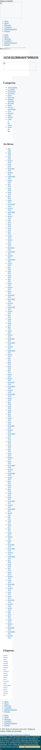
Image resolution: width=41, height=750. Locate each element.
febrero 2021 (10, 379)
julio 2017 (9, 518)
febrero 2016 (10, 577)
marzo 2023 (10, 284)
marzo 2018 (10, 494)
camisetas (5, 661)
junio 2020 (9, 407)
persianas (5, 693)
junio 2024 (9, 225)
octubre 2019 (10, 431)
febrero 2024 (10, 241)
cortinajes (5, 675)
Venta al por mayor (10, 122)
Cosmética (8, 27)
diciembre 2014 (11, 601)
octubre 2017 (10, 506)
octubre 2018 (10, 470)
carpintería (6, 671)
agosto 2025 (10, 181)
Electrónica (11, 91)
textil (4, 695)
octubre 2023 (10, 257)
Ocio (9, 111)
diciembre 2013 (11, 629)
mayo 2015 (9, 597)
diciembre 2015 (11, 585)
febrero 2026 (10, 162)
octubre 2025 (10, 173)
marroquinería (6, 685)
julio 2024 (9, 221)
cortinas (5, 677)
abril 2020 (9, 415)
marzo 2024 (10, 237)
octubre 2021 (10, 348)
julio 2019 (9, 439)
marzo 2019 (10, 454)
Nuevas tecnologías (11, 108)
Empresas (11, 93)
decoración (6, 681)
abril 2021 (9, 371)
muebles (5, 687)
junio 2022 (9, 320)
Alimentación (12, 87)
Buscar (2, 49)
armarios (5, 655)
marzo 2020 (10, 419)
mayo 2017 (9, 526)
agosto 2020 (10, 399)
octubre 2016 (10, 553)
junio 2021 (9, 363)
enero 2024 (9, 245)
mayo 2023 (9, 276)
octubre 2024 (10, 209)
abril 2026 (9, 158)
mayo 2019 (9, 447)
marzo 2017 (10, 534)
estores (5, 683)
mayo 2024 (9, 229)
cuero (4, 679)
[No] (1, 749)
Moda (6, 21)
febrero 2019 (10, 458)
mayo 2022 (9, 324)
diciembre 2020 (11, 383)
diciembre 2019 (11, 427)
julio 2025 (9, 185)
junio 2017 (9, 522)
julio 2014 (9, 613)
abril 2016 (9, 569)
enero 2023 (9, 292)
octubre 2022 (10, 304)
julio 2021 (9, 359)
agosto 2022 (10, 312)
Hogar (6, 23)
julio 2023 (9, 268)
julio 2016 (9, 561)
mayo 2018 (9, 486)
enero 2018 (9, 498)
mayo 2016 (9, 565)
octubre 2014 (10, 605)
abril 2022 (9, 328)
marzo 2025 (10, 201)
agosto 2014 (10, 609)
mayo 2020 (9, 411)
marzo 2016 (10, 573)
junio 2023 (9, 272)
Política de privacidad (14, 731)
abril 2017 (9, 530)
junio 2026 (9, 154)
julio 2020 (9, 403)
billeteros (5, 657)
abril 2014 (9, 617)
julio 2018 (9, 482)
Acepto (22, 747)
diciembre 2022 (11, 296)
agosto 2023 (10, 264)
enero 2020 (9, 423)
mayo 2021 (9, 367)
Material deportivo (10, 29)
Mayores (11, 103)
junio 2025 (9, 189)
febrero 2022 (10, 336)
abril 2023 (9, 280)
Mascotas (7, 25)
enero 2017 (9, 542)
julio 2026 (9, 150)
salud (9, 115)
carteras (5, 673)
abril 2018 (9, 490)
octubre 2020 (10, 391)
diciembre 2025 (11, 169)
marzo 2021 (10, 375)
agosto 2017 (10, 514)
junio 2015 (9, 593)
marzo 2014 (10, 621)
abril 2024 (9, 233)
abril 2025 (9, 197)
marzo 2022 (10, 332)
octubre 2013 (10, 637)
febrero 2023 (10, 288)
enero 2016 (9, 581)
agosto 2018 (10, 478)
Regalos (7, 31)
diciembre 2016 (11, 545)
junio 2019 (9, 443)
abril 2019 (9, 450)
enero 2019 (9, 462)
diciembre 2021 (11, 340)
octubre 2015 (10, 589)
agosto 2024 (10, 217)
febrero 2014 (10, 625)
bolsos (4, 659)
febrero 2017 (10, 538)
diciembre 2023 (11, 249)
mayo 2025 (9, 193)
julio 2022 (9, 316)
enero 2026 (9, 165)
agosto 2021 (10, 355)
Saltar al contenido (6, 1)
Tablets (10, 117)
